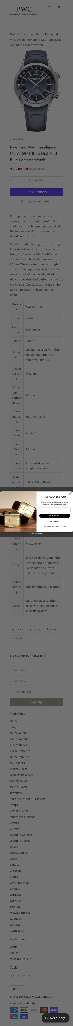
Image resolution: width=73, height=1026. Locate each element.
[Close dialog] (70, 493)
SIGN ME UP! (54, 516)
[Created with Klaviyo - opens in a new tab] (36, 533)
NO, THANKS (54, 521)
